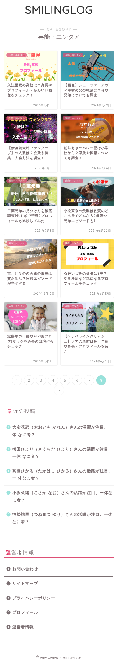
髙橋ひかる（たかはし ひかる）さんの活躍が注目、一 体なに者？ (62, 475)
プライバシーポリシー (33, 598)
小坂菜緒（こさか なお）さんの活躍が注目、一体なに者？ (62, 496)
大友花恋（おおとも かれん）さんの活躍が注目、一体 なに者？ (62, 431)
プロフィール (25, 612)
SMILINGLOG (59, 10)
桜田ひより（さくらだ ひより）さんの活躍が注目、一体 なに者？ (62, 453)
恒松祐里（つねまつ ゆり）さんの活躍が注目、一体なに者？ (62, 518)
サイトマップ (25, 583)
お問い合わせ (25, 569)
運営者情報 (23, 627)
